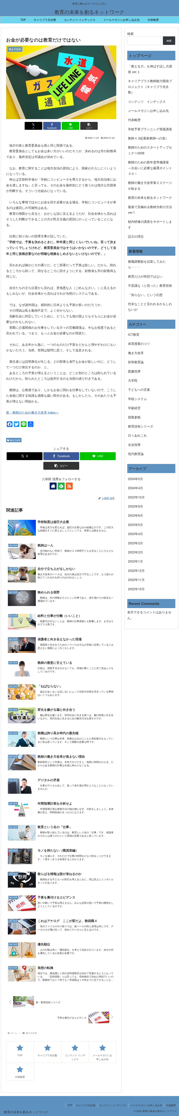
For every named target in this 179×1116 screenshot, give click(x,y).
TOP (69, 1105)
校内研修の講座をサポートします (150, 224)
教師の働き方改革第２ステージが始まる (150, 185)
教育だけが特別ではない (145, 276)
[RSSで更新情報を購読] (69, 486)
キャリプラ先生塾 (85, 1105)
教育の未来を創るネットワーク (150, 197)
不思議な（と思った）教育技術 (150, 285)
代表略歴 (134, 119)
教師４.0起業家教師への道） (148, 138)
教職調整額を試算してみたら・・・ (147, 264)
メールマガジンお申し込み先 (148, 110)
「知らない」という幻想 (145, 294)
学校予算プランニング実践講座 (150, 129)
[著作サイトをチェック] (53, 486)
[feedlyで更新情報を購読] (61, 486)
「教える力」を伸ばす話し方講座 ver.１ (150, 69)
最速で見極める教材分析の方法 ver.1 (151, 209)
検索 (130, 33)
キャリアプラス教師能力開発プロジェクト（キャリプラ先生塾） (150, 86)
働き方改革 (15, 440)
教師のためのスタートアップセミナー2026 (150, 150)
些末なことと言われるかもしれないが (150, 306)
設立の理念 (136, 236)
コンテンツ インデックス (147, 101)
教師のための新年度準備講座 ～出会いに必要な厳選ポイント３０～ (150, 168)
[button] (89, 126)
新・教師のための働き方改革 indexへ (32, 412)
